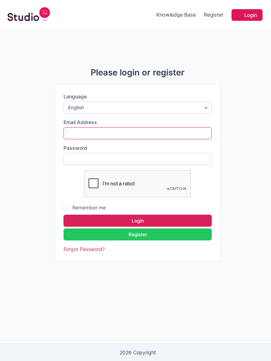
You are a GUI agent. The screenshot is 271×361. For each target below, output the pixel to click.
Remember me (89, 207)
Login (250, 15)
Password (75, 148)
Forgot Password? (84, 249)
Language (75, 96)
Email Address (80, 122)
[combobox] (138, 108)
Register (213, 15)
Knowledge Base (176, 15)
